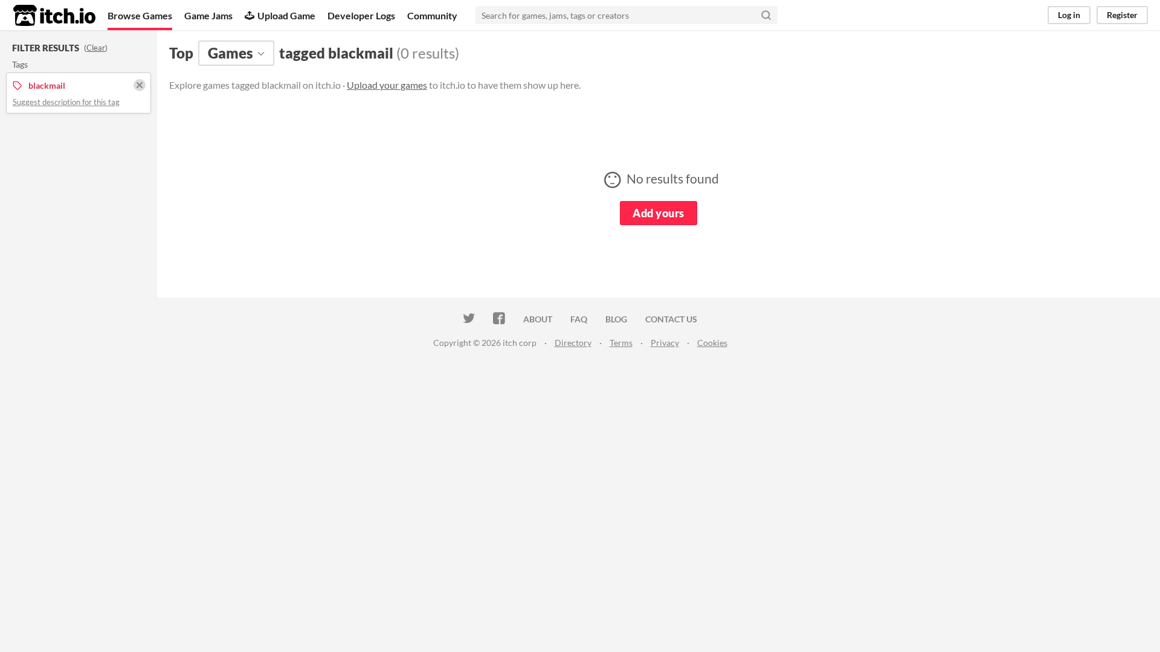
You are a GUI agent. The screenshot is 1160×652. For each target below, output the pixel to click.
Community (432, 15)
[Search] (766, 15)
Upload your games (387, 85)
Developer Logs (361, 15)
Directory (573, 342)
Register (1122, 15)
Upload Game (286, 15)
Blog (616, 319)
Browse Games (140, 15)
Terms (621, 342)
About (537, 319)
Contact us (671, 319)
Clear (95, 48)
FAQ (578, 319)
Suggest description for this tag (66, 102)
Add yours (658, 213)
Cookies (712, 342)
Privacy (665, 342)
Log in (1069, 15)
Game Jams (208, 15)
